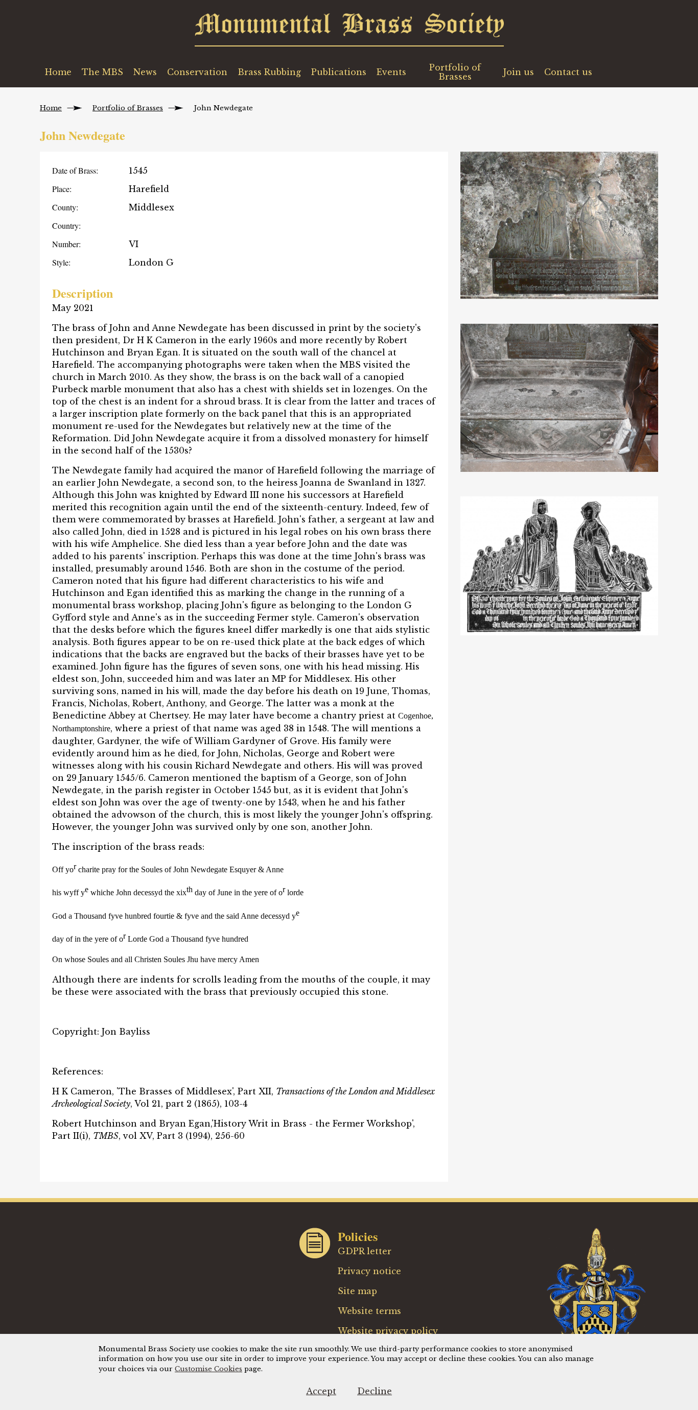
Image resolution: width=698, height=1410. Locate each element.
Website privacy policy (388, 1331)
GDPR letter (364, 1251)
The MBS (102, 72)
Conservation (197, 72)
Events (391, 72)
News (145, 72)
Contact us (568, 72)
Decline (374, 1391)
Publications (338, 72)
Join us (518, 72)
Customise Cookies (208, 1369)
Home (58, 72)
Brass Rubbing (269, 72)
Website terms (369, 1311)
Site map (357, 1291)
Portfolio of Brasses (455, 72)
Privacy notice (369, 1271)
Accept (321, 1391)
